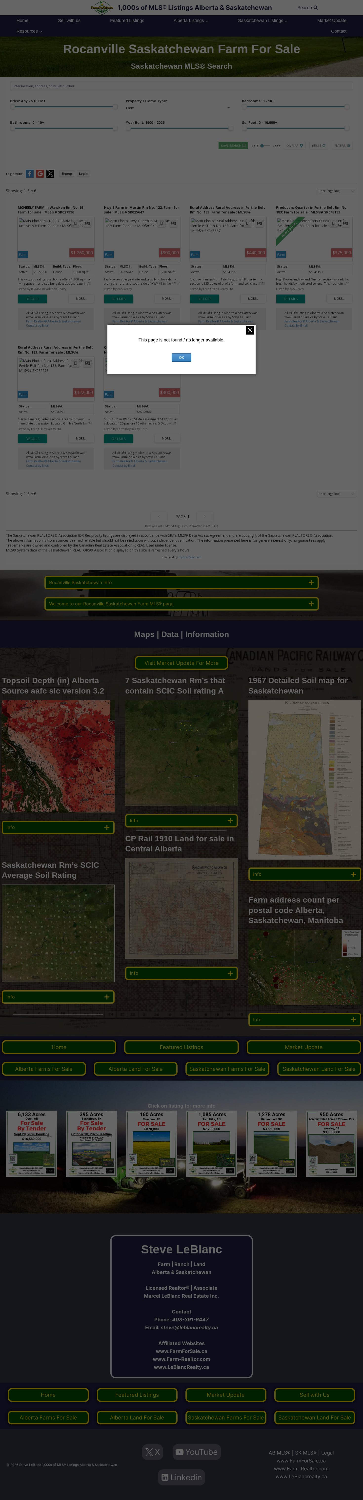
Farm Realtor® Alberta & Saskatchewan (53, 321)
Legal (327, 1453)
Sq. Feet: (259, 122)
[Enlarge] (108, 890)
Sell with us (69, 20)
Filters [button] (340, 145)
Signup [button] (66, 173)
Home (22, 20)
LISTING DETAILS (32, 299)
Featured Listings (127, 20)
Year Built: (145, 122)
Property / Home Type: (146, 101)
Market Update (331, 20)
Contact (338, 31)
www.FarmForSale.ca (181, 1351)
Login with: (14, 174)
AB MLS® (279, 1453)
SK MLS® (306, 1453)
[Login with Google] (40, 176)
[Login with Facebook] (30, 176)
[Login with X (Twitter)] (50, 176)
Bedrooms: (258, 101)
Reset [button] (316, 145)
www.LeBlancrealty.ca (301, 1476)
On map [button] (292, 145)
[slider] (12, 106)
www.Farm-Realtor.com (181, 1359)
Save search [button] (231, 145)
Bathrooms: (27, 122)
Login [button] (83, 173)
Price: (28, 101)
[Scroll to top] (352, 1491)
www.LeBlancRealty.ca (181, 1367)
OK (181, 357)
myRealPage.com (190, 557)
